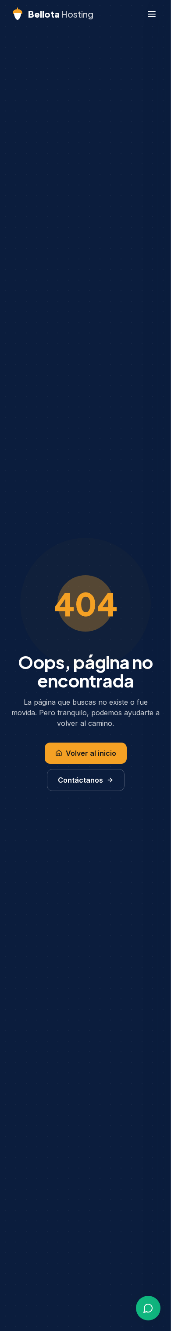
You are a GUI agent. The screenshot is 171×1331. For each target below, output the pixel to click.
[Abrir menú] (151, 14)
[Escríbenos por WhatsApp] (148, 1308)
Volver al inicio (91, 753)
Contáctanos (80, 780)
